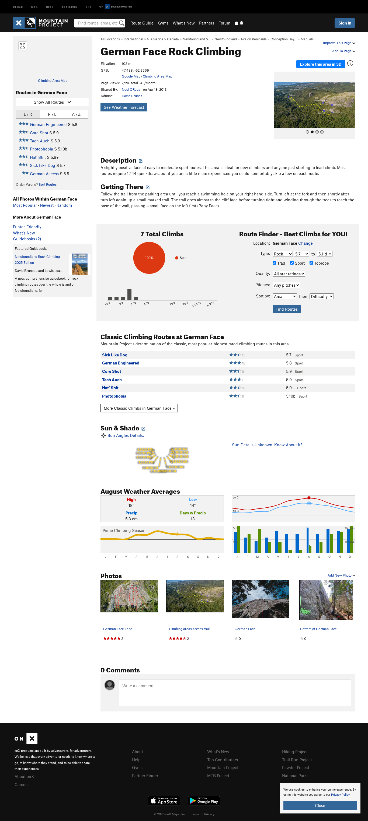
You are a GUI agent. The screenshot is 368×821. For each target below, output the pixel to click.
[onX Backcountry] (116, 7)
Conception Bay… (283, 39)
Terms (195, 814)
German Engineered (48, 124)
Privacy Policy (340, 795)
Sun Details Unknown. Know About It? (267, 444)
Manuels (307, 39)
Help (136, 759)
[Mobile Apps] (239, 22)
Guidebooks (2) (27, 238)
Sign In (344, 22)
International (133, 39)
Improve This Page (337, 43)
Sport (299, 263)
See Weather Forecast (124, 107)
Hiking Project (295, 751)
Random (64, 205)
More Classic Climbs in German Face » (139, 408)
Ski (88, 6)
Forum (224, 22)
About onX (24, 776)
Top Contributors (222, 759)
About (137, 751)
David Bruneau (133, 96)
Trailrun (70, 6)
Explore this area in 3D (321, 64)
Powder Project (295, 767)
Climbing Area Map (52, 80)
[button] (279, 105)
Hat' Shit (38, 157)
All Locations (110, 39)
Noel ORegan (132, 89)
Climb (18, 6)
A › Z (76, 114)
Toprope (321, 263)
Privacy (209, 814)
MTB (34, 6)
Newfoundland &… (197, 39)
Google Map (131, 76)
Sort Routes (48, 184)
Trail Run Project (297, 759)
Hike (50, 6)
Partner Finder (145, 775)
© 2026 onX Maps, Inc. (170, 814)
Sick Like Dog (42, 165)
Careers (22, 784)
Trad (280, 263)
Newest (47, 205)
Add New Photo (340, 575)
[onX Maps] (26, 742)
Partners (206, 22)
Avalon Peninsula (254, 39)
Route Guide (142, 22)
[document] (320, 798)
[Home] (43, 23)
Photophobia (41, 148)
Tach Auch (40, 140)
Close (320, 805)
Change (305, 243)
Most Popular (25, 205)
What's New (184, 22)
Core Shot (39, 132)
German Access (44, 173)
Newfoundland (225, 39)
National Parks (295, 775)
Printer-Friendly (27, 226)
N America (155, 39)
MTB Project (218, 775)
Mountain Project (222, 767)
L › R (28, 114)
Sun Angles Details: (147, 453)
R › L (52, 114)
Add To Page (342, 51)
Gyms (163, 22)
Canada (173, 39)
